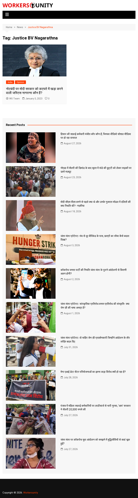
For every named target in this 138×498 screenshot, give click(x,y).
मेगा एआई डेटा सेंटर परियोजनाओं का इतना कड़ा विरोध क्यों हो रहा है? (93, 371)
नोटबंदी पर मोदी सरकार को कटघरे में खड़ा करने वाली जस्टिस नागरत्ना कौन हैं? (34, 91)
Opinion (20, 82)
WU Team (14, 98)
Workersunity (30, 492)
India (10, 82)
